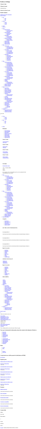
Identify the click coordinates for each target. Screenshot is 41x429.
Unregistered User (10, 83)
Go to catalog (2, 315)
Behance (4, 351)
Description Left (9, 78)
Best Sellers (7, 222)
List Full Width (9, 50)
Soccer (4, 279)
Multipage (2, 14)
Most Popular (7, 368)
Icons (4, 336)
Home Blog (7, 35)
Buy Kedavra (2, 357)
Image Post (9, 55)
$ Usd (4, 21)
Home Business (7, 29)
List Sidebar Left (9, 53)
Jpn (5, 20)
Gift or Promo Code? (4, 325)
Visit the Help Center (6, 165)
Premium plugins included (4, 397)
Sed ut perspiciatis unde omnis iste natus (6, 371)
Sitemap (6, 107)
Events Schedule (7, 92)
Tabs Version (9, 100)
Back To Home (3, 15)
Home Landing (7, 136)
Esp (5, 19)
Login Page (7, 87)
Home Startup (7, 135)
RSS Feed (4, 352)
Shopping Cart (7, 79)
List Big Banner (9, 73)
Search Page (7, 103)
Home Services (7, 43)
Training (4, 281)
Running (4, 280)
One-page (5, 14)
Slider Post (8, 58)
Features (4, 108)
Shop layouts (5, 335)
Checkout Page (9, 82)
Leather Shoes (7, 256)
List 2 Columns (9, 51)
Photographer (9, 33)
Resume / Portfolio (8, 90)
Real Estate (9, 31)
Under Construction (8, 102)
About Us (6, 93)
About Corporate (10, 94)
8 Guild (1, 427)
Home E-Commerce (8, 38)
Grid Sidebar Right (10, 47)
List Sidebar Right (10, 52)
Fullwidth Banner (10, 56)
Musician (8, 34)
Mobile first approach (3, 389)
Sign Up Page (7, 88)
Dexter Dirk (2, 373)
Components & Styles (8, 109)
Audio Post (9, 60)
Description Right (10, 77)
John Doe (2, 363)
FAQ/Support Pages (8, 99)
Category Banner (7, 223)
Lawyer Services (9, 30)
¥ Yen (6, 24)
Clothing (6, 274)
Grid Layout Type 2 (8, 66)
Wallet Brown (5, 262)
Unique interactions (6, 339)
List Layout (7, 49)
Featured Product (10, 40)
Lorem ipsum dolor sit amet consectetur (6, 366)
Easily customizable (3, 393)
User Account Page (8, 89)
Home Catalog (9, 39)
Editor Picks (7, 363)
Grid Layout (7, 45)
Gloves (6, 255)
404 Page (8, 303)
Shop (3, 61)
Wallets (6, 252)
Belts (5, 254)
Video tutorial (5, 341)
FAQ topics (5, 340)
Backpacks (6, 251)
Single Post (6, 54)
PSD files (5, 342)
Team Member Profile (8, 98)
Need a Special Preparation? (5, 324)
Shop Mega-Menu (6, 216)
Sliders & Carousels (8, 110)
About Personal (9, 95)
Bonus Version (7, 224)
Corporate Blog (9, 37)
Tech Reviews (8, 373)
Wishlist (6, 80)
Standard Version (10, 101)
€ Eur (6, 22)
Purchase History (7, 85)
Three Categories (7, 221)
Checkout (6, 81)
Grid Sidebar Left (10, 48)
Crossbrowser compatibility (4, 401)
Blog (3, 44)
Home (4, 28)
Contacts (6, 96)
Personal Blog (9, 36)
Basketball (4, 283)
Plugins (4, 343)
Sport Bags (6, 270)
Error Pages (7, 302)
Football (4, 282)
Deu (5, 18)
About (4, 347)
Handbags (6, 250)
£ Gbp (6, 23)
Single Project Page (8, 91)
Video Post (9, 59)
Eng (3, 17)
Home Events (7, 41)
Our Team (6, 97)
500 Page (8, 106)
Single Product (7, 76)
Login (4, 25)
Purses (6, 269)
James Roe (2, 368)
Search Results (7, 104)
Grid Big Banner (9, 68)
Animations (5, 338)
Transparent (10, 14)
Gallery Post (9, 57)
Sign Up (4, 26)
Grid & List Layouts (8, 111)
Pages (4, 86)
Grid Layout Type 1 (8, 62)
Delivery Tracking (8, 214)
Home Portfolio (7, 32)
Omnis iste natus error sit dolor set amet (6, 361)
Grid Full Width (9, 46)
